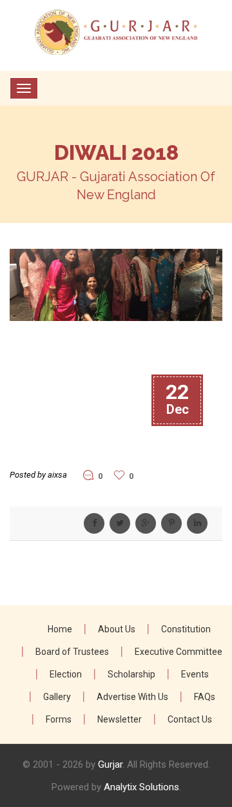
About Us (116, 629)
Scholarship (131, 674)
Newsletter (119, 719)
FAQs (204, 697)
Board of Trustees (72, 652)
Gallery (57, 697)
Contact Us (190, 719)
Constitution (186, 629)
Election (66, 674)
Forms (59, 719)
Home (60, 629)
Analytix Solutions (141, 787)
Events (195, 674)
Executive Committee (178, 652)
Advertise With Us (132, 697)
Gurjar (110, 764)
